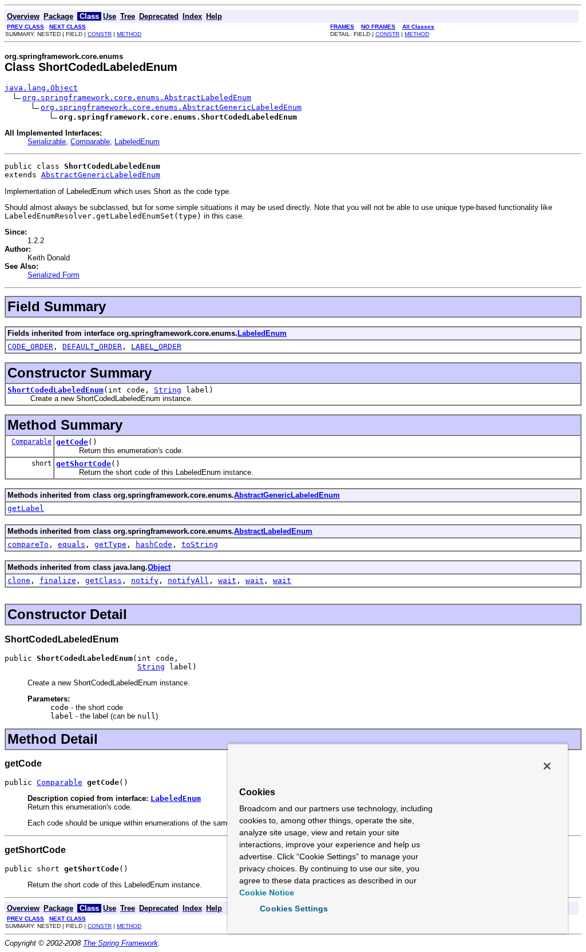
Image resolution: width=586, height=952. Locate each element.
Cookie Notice (266, 892)
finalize (57, 580)
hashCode (154, 544)
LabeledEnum (137, 141)
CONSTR (100, 34)
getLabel (25, 508)
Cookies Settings (294, 908)
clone (18, 580)
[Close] (547, 766)
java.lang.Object (41, 88)
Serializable (46, 141)
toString (199, 544)
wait (227, 580)
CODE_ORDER (30, 346)
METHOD (129, 34)
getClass (103, 580)
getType (110, 544)
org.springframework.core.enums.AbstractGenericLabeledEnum (171, 107)
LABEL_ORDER (156, 346)
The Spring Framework (120, 943)
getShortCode (83, 463)
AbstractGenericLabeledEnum (100, 174)
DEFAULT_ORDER (92, 346)
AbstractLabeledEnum (273, 531)
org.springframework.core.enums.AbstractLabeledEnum (136, 97)
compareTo (28, 544)
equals (71, 544)
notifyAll (188, 580)
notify (145, 580)
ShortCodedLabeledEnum (55, 390)
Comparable (90, 141)
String (167, 390)
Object (159, 567)
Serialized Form (53, 275)
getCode (72, 442)
